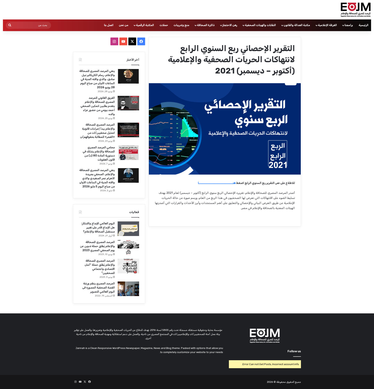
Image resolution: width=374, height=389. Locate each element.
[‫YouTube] (123, 41)
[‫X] (132, 41)
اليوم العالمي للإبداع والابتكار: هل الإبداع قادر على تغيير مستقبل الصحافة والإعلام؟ (98, 227)
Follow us (294, 351)
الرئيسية (363, 25)
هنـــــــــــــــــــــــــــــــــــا (217, 183)
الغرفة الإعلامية (327, 25)
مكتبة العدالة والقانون (297, 25)
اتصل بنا (108, 25)
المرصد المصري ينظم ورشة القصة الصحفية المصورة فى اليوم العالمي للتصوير (98, 287)
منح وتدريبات (181, 25)
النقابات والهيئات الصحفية (260, 25)
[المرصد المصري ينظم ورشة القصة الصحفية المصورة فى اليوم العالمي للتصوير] (128, 288)
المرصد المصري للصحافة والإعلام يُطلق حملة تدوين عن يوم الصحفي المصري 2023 (97, 246)
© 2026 (271, 381)
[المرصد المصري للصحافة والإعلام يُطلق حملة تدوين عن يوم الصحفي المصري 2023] (128, 247)
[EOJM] (356, 9)
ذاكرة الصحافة (206, 25)
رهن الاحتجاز (229, 25)
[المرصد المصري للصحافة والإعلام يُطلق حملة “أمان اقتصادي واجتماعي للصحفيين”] (128, 266)
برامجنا (349, 25)
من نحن (123, 25)
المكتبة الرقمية (145, 25)
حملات (164, 25)
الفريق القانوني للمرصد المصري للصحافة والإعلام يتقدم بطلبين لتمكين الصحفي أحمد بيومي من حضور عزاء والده (97, 106)
